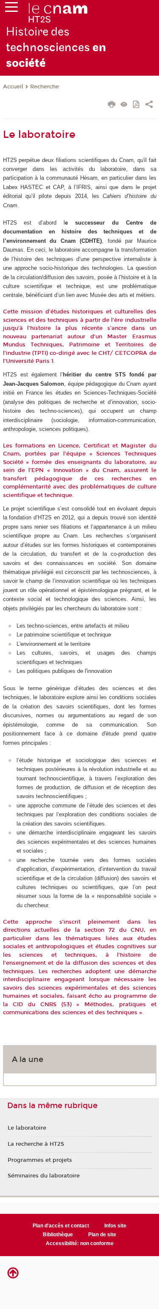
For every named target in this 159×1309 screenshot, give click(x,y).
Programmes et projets (40, 1160)
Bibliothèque (58, 1235)
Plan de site (102, 1235)
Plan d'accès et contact (61, 1226)
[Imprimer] (111, 105)
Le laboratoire (27, 1128)
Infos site (115, 1226)
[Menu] (11, 8)
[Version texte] (124, 105)
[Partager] (149, 105)
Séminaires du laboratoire (44, 1175)
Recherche (44, 86)
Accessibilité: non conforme (80, 1243)
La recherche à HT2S (36, 1144)
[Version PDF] (136, 105)
